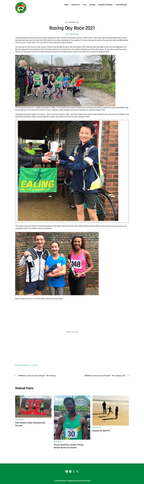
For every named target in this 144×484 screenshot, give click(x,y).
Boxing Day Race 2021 (72, 28)
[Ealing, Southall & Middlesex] (30, 12)
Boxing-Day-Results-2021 (22, 365)
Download (34, 365)
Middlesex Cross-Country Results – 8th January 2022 (105, 376)
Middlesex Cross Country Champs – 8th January (37, 376)
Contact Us (76, 5)
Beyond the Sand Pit (101, 430)
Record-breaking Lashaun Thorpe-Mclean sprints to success (69, 446)
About (66, 5)
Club (84, 5)
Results (76, 34)
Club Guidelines (121, 5)
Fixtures (92, 5)
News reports (69, 34)
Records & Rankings (105, 5)
